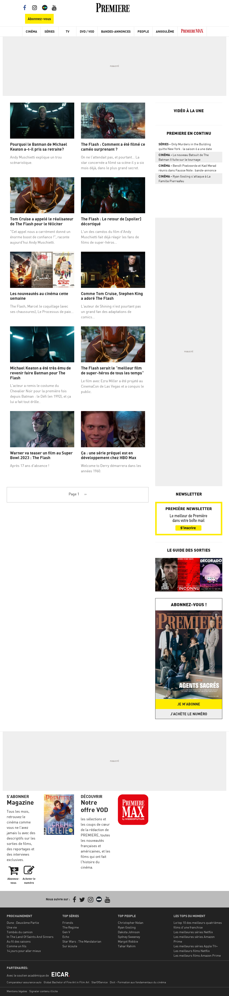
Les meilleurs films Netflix (192, 951)
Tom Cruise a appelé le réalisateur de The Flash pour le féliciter (41, 221)
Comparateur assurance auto (24, 982)
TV (67, 31)
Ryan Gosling (127, 927)
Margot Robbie (128, 941)
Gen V (66, 932)
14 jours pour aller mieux (24, 951)
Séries (50, 31)
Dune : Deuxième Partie (23, 922)
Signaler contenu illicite (43, 991)
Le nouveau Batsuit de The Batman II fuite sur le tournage (184, 157)
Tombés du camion (20, 932)
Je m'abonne (188, 704)
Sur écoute (69, 946)
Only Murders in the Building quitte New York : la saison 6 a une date (185, 146)
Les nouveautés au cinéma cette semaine (39, 296)
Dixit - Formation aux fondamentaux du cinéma (138, 982)
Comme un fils (16, 946)
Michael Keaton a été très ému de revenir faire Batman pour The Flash (40, 373)
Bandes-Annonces (116, 31)
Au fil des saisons (19, 941)
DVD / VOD (87, 31)
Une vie (12, 927)
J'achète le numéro (188, 714)
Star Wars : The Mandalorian (81, 941)
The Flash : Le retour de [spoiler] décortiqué (111, 221)
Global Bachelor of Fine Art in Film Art (66, 982)
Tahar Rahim (127, 946)
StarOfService (99, 982)
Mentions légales (17, 991)
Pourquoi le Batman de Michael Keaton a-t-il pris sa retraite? (38, 147)
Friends (67, 922)
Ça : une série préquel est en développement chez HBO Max (108, 455)
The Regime (70, 927)
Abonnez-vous (39, 19)
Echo (65, 937)
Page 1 (74, 494)
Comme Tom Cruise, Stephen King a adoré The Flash (112, 296)
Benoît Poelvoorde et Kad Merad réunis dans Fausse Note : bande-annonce (187, 168)
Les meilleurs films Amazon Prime (197, 955)
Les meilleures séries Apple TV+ (196, 946)
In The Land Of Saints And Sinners (30, 937)
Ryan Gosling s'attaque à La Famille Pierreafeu (184, 178)
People (143, 31)
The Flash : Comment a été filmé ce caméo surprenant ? (113, 147)
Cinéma (31, 31)
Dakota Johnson (129, 932)
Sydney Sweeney (129, 937)
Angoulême (165, 31)
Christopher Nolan (130, 922)
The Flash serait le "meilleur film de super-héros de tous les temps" (112, 370)
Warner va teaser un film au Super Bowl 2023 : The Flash (41, 455)
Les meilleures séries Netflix (193, 932)
